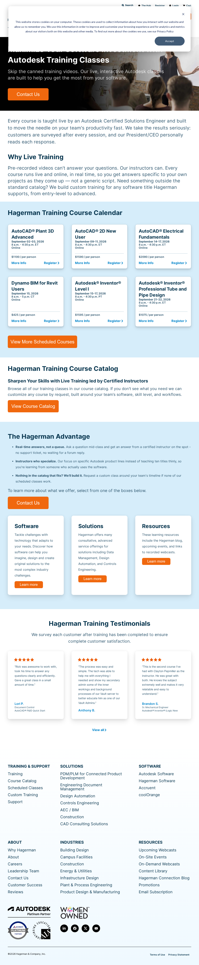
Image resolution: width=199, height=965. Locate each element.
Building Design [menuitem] (74, 850)
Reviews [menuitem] (15, 892)
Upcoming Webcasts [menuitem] (157, 850)
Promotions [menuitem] (149, 885)
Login (175, 5)
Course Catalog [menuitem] (22, 781)
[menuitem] (64, 928)
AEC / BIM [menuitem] (69, 810)
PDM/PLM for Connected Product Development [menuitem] (91, 776)
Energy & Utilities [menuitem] (76, 871)
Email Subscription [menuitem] (156, 892)
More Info (18, 263)
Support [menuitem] (15, 802)
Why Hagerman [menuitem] (22, 850)
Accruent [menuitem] (147, 788)
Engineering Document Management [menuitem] (81, 787)
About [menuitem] (13, 857)
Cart (188, 5)
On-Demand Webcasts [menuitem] (159, 864)
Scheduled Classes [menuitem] (25, 788)
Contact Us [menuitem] (18, 878)
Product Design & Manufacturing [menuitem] (90, 892)
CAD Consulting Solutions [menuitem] (84, 824)
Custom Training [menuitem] (23, 795)
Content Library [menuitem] (153, 871)
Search (129, 5)
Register (160, 5)
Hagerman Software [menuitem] (157, 781)
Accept (169, 41)
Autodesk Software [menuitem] (156, 774)
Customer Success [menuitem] (25, 885)
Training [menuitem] (15, 774)
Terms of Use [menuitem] (157, 954)
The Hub (146, 5)
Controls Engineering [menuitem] (79, 803)
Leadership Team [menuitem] (23, 871)
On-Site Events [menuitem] (153, 857)
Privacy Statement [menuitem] (178, 954)
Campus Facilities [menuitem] (76, 857)
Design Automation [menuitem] (77, 796)
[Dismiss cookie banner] (183, 14)
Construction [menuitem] (72, 817)
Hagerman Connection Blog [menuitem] (164, 878)
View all (98, 730)
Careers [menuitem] (15, 864)
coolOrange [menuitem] (149, 795)
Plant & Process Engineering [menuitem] (86, 885)
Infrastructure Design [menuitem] (79, 878)
